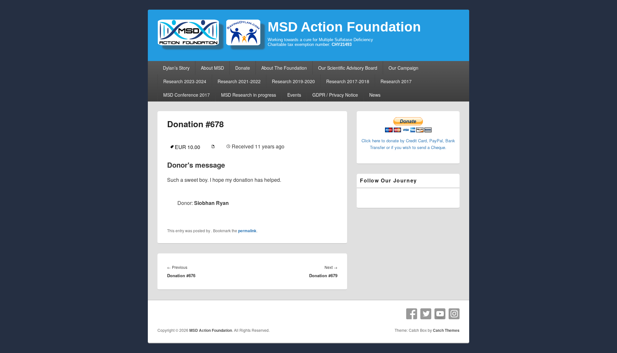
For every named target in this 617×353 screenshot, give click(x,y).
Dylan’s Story (176, 68)
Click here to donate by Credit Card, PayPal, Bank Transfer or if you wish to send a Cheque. (408, 143)
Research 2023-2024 (184, 81)
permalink (247, 231)
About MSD (212, 68)
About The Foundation (284, 68)
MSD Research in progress (248, 95)
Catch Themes (446, 330)
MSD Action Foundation (344, 26)
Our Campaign (403, 68)
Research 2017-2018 (347, 81)
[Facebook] (411, 313)
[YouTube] (439, 313)
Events (294, 95)
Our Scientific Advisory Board (347, 68)
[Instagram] (454, 313)
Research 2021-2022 (239, 81)
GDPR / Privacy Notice (335, 95)
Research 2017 (396, 81)
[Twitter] (425, 313)
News (374, 95)
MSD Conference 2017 (186, 95)
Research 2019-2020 (293, 81)
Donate (242, 68)
